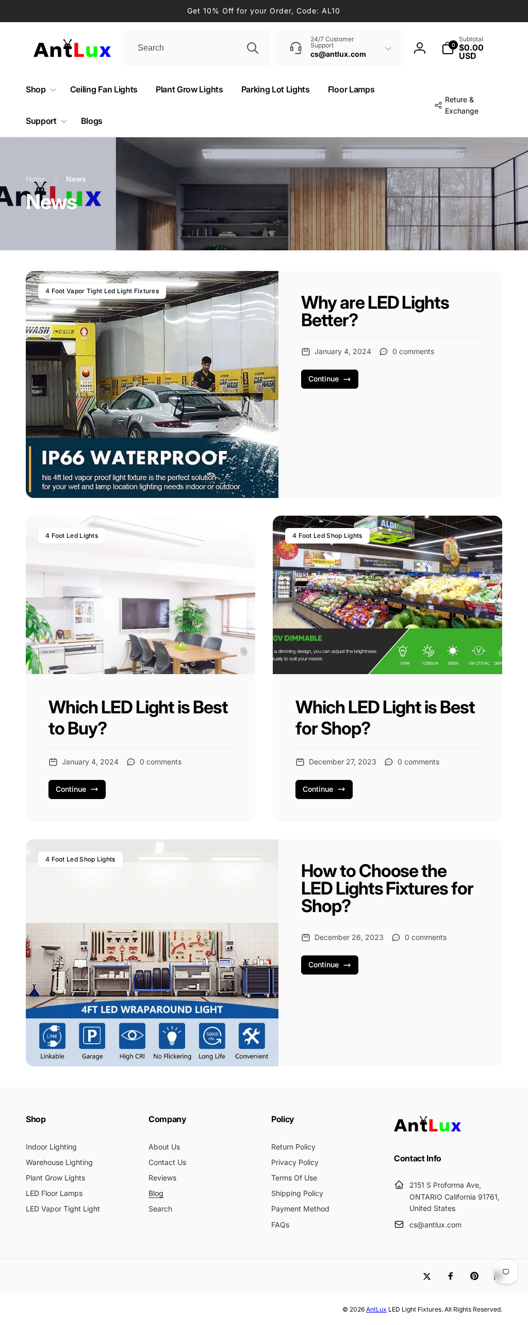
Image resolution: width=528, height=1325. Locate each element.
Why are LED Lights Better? (375, 311)
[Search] (252, 48)
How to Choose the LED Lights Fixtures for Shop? (387, 888)
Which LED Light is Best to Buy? (138, 718)
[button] (471, 48)
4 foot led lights (71, 535)
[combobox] (197, 48)
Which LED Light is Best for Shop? (385, 718)
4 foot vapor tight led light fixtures (102, 291)
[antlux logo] (427, 1131)
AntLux (376, 1309)
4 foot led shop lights (327, 535)
